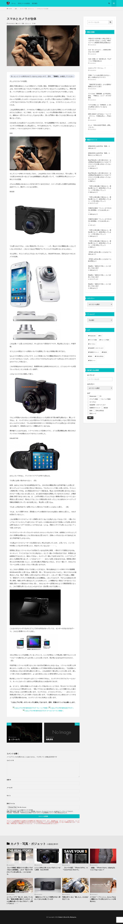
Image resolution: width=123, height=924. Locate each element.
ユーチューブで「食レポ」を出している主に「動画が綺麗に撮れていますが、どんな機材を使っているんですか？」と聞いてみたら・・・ (20, 900)
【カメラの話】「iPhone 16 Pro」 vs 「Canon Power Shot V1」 (75, 869)
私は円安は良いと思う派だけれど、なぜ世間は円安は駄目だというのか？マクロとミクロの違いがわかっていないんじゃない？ (99, 163)
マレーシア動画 (105, 340)
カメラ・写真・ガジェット (27, 8)
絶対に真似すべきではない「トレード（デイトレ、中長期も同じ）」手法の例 (99, 116)
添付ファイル (11, 803)
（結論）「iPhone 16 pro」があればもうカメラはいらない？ (102, 869)
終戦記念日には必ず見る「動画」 (98, 146)
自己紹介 (34, 3)
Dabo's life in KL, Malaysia (67, 917)
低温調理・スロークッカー (97, 348)
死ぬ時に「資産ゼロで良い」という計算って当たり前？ (99, 267)
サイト (9, 795)
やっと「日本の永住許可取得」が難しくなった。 (99, 126)
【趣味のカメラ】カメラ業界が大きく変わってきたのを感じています (47, 898)
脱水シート (93, 360)
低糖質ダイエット (94, 352)
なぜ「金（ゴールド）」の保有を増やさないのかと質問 (99, 51)
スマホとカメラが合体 (42, 8)
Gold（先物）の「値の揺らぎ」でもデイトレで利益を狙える (99, 60)
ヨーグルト (93, 344)
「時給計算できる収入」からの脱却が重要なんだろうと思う (99, 85)
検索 (90, 417)
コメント (10, 760)
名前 (9, 779)
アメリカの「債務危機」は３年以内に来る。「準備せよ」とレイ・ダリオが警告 (99, 95)
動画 (91, 356)
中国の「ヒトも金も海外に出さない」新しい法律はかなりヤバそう (99, 76)
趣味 (16, 8)
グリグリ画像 (93, 340)
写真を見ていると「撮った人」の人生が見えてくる (75, 898)
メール (9, 787)
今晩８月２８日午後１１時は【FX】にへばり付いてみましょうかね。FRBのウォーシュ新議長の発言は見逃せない (99, 40)
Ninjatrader (93, 335)
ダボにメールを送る (24, 3)
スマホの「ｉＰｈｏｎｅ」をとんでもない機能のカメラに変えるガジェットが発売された (103, 899)
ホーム (14, 3)
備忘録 (105, 352)
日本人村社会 (99, 356)
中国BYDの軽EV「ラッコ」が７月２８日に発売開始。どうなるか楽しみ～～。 (99, 210)
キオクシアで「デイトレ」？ (97, 68)
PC (100, 335)
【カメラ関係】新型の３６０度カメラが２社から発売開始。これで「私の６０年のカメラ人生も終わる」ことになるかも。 (20, 871)
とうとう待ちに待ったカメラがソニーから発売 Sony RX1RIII (47, 869)
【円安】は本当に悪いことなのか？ (99, 252)
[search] (110, 22)
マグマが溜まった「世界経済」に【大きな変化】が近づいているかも (99, 106)
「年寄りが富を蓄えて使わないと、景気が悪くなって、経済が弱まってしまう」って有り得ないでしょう (99, 188)
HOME (10, 8)
